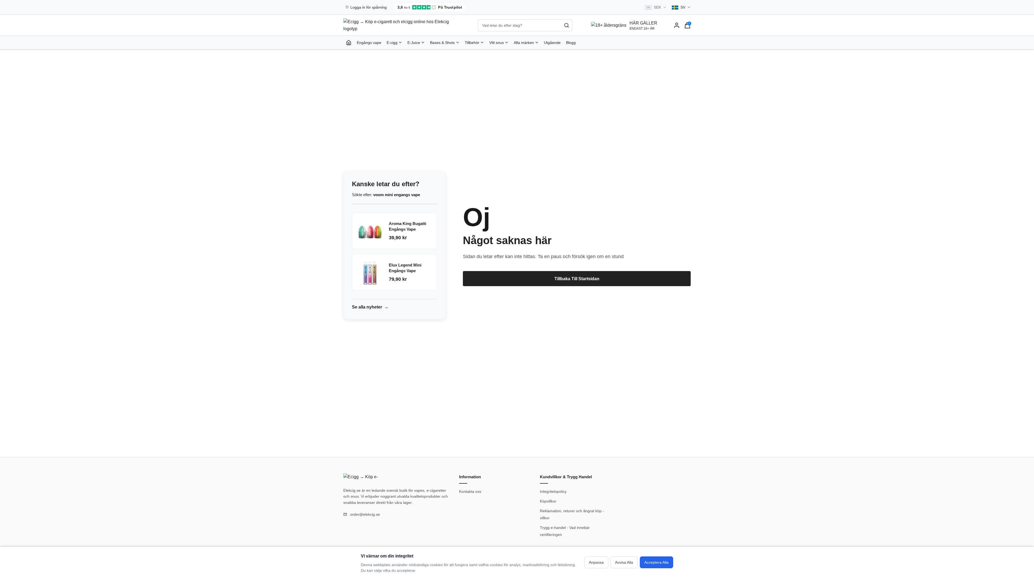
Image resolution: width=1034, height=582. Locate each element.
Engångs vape (369, 42)
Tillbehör (472, 42)
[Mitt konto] (676, 25)
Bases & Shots (442, 42)
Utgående (552, 42)
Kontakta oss (470, 491)
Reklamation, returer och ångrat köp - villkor (572, 514)
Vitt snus (496, 42)
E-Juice (413, 42)
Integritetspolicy (553, 491)
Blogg (571, 42)
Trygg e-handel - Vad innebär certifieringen (565, 531)
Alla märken (524, 42)
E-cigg (392, 42)
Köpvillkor (548, 501)
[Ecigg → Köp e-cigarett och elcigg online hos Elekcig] (362, 477)
